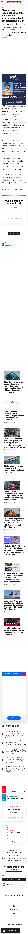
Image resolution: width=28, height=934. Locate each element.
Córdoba (4, 190)
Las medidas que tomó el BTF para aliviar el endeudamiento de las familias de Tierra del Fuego (15, 769)
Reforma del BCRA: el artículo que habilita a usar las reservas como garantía (15, 751)
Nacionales (5, 7)
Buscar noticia (15, 850)
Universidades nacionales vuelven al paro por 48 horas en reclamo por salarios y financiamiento (13, 495)
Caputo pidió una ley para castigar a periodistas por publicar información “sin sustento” (14, 415)
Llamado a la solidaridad (15, 190)
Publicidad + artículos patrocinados (14, 858)
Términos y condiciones (14, 861)
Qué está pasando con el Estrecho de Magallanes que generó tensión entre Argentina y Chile (15, 734)
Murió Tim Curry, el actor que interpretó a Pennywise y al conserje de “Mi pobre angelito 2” (15, 743)
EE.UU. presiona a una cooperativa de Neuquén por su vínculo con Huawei (14, 469)
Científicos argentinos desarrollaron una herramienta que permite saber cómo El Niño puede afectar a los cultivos (13, 387)
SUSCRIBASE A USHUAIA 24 (14, 879)
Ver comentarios (14, 233)
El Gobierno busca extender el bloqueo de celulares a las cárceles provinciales (14, 631)
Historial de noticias (15, 853)
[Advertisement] (14, 57)
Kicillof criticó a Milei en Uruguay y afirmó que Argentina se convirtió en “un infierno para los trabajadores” (14, 550)
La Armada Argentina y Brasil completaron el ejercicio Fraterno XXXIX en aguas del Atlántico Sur (14, 523)
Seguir (14, 842)
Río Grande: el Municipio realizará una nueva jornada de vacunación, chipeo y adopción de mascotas (15, 760)
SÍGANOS (14, 718)
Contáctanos (15, 855)
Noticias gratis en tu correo (14, 868)
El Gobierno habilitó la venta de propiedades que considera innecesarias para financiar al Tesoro (13, 577)
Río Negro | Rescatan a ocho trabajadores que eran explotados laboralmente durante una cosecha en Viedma (14, 443)
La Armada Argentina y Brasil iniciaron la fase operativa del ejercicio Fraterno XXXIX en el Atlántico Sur (14, 605)
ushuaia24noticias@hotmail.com (14, 924)
